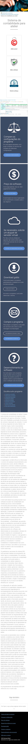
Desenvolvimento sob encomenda (9, 732)
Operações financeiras (10, 397)
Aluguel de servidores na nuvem (14, 248)
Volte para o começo (6, 735)
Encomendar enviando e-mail (13, 333)
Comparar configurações (12, 155)
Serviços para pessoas (10, 404)
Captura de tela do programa (7, 714)
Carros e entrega (9, 403)
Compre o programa (5, 729)
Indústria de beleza (9, 400)
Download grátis (10, 288)
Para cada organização (10, 406)
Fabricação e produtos (10, 395)
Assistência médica (9, 398)
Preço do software (11, 193)
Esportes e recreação (10, 401)
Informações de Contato (12, 338)
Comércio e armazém (10, 394)
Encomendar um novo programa (14, 385)
